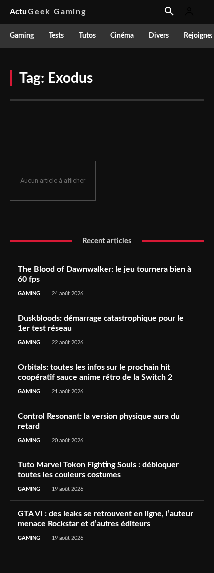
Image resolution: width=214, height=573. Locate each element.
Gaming (29, 293)
